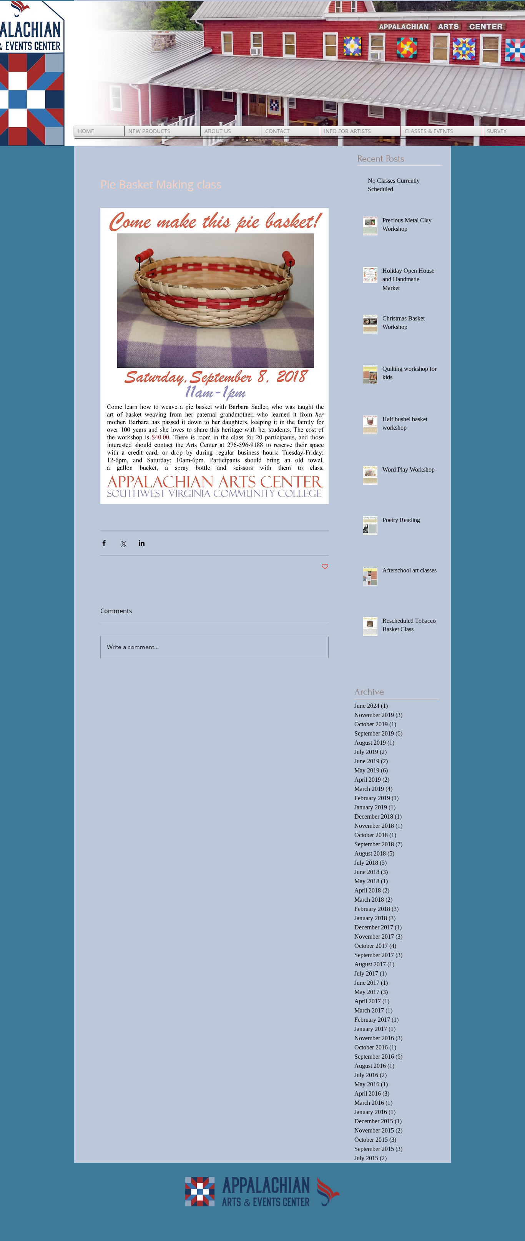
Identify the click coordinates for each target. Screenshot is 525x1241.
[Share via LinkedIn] (141, 543)
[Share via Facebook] (104, 543)
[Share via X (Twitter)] (122, 543)
